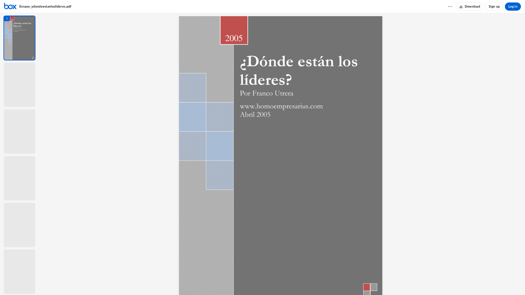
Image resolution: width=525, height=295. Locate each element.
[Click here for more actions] (450, 6)
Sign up (494, 6)
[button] (19, 38)
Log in (512, 6)
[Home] (10, 6)
